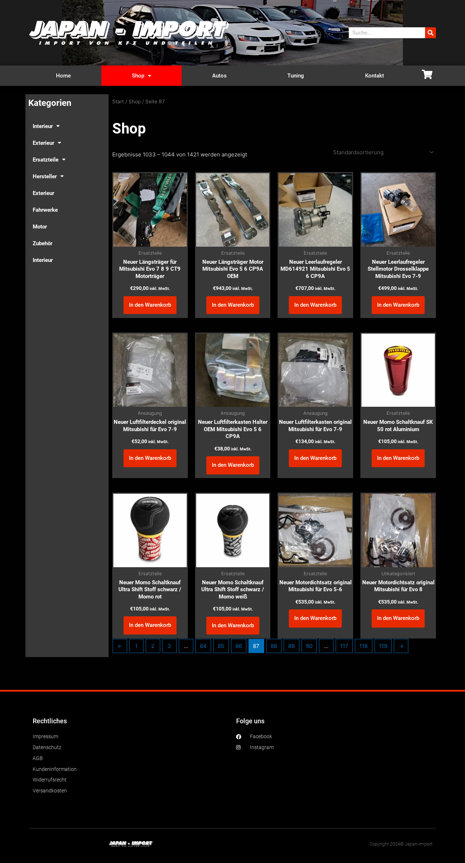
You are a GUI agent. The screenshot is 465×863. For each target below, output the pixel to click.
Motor (40, 226)
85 (221, 646)
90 (309, 646)
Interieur (43, 126)
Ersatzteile (45, 159)
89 (291, 646)
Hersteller (45, 176)
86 (238, 646)
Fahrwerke (45, 210)
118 (363, 646)
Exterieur (43, 143)
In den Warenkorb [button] (150, 305)
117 (344, 646)
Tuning (295, 75)
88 (274, 646)
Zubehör (42, 243)
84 (203, 646)
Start (118, 101)
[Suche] (430, 32)
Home (63, 75)
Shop (138, 75)
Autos (219, 75)
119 (383, 646)
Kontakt (374, 75)
